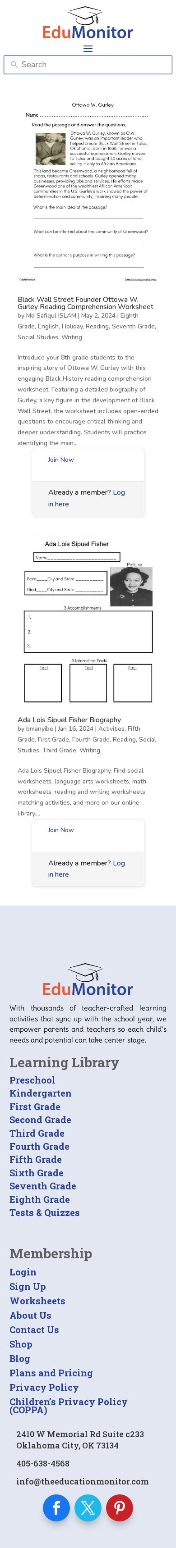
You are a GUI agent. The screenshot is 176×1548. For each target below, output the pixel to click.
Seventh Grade (133, 326)
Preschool (32, 1080)
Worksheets (37, 1301)
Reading (97, 326)
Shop (20, 1344)
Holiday (72, 326)
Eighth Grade (39, 1199)
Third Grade (59, 750)
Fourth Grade (91, 739)
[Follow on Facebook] (56, 1507)
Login (23, 1272)
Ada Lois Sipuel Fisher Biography (69, 720)
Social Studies (38, 337)
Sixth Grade (36, 1173)
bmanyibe (39, 728)
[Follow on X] (88, 1507)
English (48, 326)
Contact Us (34, 1329)
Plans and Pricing (51, 1373)
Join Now (61, 459)
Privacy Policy (44, 1387)
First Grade (53, 739)
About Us (30, 1315)
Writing (71, 337)
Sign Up (27, 1286)
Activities (111, 728)
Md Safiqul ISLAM (51, 315)
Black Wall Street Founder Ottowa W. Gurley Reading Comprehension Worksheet (85, 303)
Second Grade (40, 1119)
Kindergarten (40, 1093)
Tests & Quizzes (44, 1212)
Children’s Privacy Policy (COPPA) (68, 1406)
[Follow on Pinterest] (119, 1507)
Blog (19, 1358)
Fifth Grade (35, 1159)
